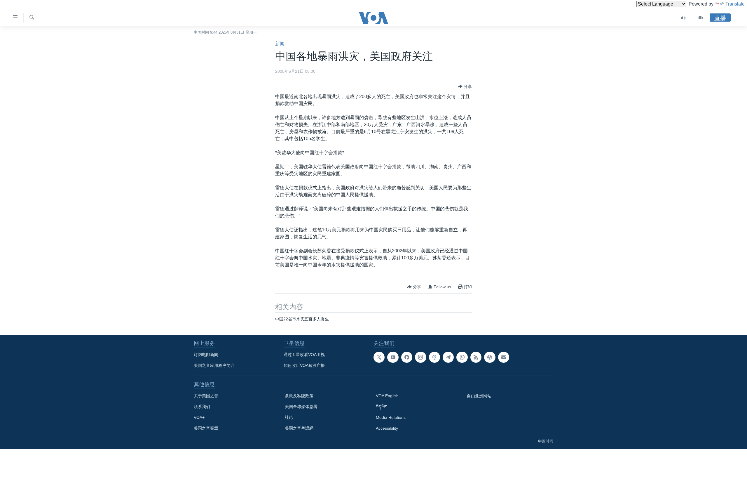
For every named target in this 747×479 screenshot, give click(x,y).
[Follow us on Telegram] (448, 357)
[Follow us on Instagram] (420, 357)
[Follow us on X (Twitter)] (379, 357)
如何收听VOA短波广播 (304, 365)
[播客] (489, 357)
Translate (735, 3)
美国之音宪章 (206, 428)
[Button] (465, 86)
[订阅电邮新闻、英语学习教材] (503, 357)
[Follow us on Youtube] (392, 357)
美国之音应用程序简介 (214, 365)
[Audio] (683, 17)
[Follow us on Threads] (434, 357)
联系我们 (202, 406)
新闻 (280, 43)
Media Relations (391, 417)
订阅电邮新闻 (206, 354)
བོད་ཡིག (382, 406)
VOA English (387, 395)
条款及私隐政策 (299, 395)
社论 (289, 417)
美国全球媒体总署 (301, 406)
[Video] (701, 17)
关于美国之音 (206, 395)
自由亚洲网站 (479, 395)
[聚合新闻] (475, 357)
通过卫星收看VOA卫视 (304, 354)
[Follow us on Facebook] (406, 357)
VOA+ (199, 417)
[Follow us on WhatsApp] (461, 357)
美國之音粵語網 (299, 428)
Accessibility (387, 428)
